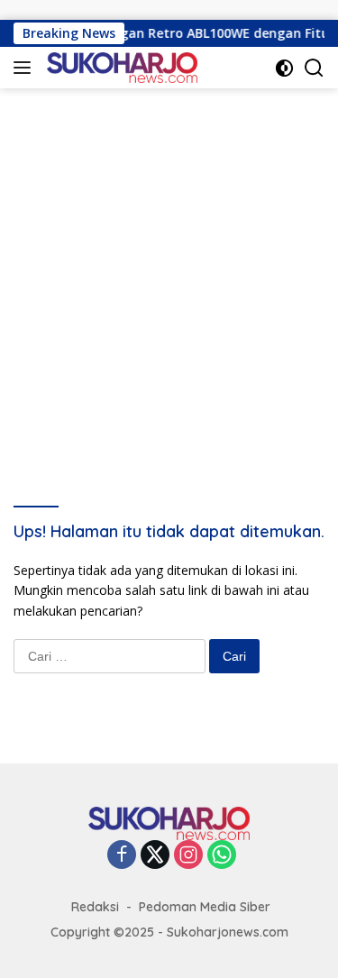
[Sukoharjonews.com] (119, 67)
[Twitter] (155, 856)
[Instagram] (188, 856)
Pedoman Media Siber (204, 907)
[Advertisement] (169, 266)
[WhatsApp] (221, 856)
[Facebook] (121, 856)
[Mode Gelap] (284, 68)
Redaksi (95, 907)
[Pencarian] (314, 68)
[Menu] (26, 67)
